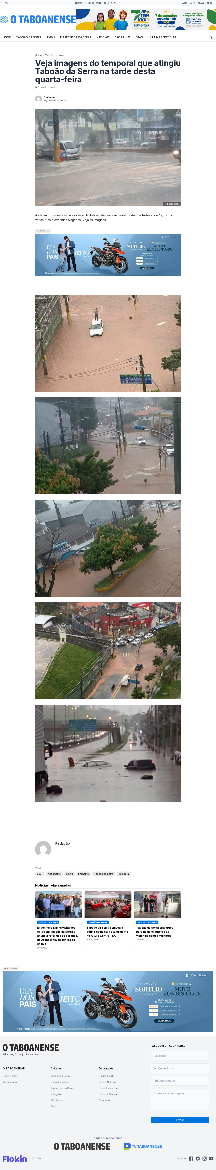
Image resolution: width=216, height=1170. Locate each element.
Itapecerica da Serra (75, 37)
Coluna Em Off (106, 1075)
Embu (51, 37)
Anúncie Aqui (10, 1082)
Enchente (83, 873)
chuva (69, 873)
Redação (49, 97)
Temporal (124, 873)
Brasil (140, 37)
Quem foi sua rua (108, 1088)
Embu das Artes (59, 1082)
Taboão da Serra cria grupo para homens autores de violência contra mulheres (154, 931)
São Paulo (122, 37)
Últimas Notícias (163, 37)
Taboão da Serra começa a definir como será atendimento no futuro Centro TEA (107, 931)
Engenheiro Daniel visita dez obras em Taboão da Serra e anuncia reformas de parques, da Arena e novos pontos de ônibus (57, 935)
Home (7, 37)
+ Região (103, 37)
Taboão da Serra (29, 37)
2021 (39, 873)
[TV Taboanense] (143, 1146)
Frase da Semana (108, 1094)
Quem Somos (10, 1075)
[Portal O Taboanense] (82, 1146)
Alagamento (54, 873)
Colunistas (104, 1100)
